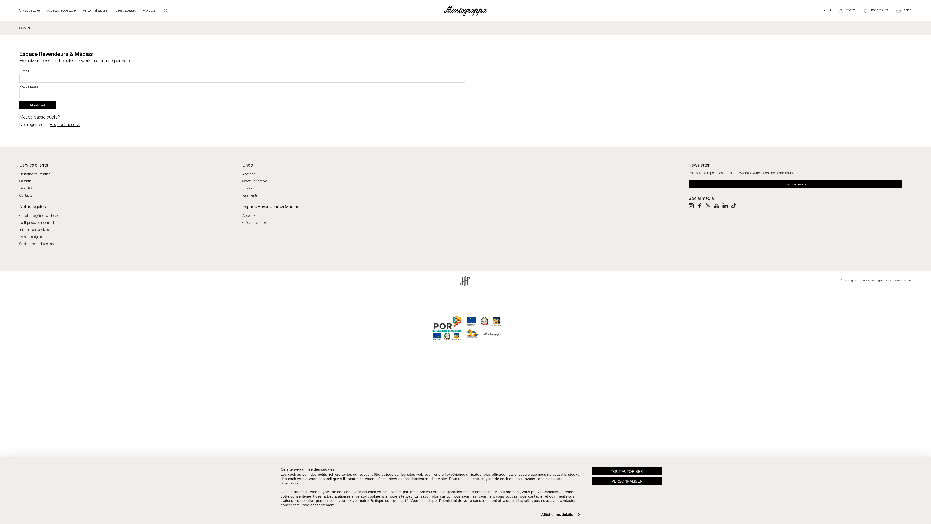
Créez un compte (254, 181)
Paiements (249, 195)
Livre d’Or (26, 188)
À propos (149, 10)
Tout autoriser (627, 471)
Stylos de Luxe (29, 10)
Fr (827, 10)
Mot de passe (28, 86)
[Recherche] (165, 11)
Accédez (248, 174)
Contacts (25, 195)
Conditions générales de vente (40, 215)
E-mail (24, 71)
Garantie (25, 181)
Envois (247, 188)
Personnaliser (626, 481)
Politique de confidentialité (37, 222)
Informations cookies (34, 229)
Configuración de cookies (37, 243)
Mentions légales (31, 236)
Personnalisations (95, 10)
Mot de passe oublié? (39, 117)
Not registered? (49, 124)
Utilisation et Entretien (34, 174)
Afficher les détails (557, 514)
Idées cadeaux (125, 10)
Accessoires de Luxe (61, 10)
